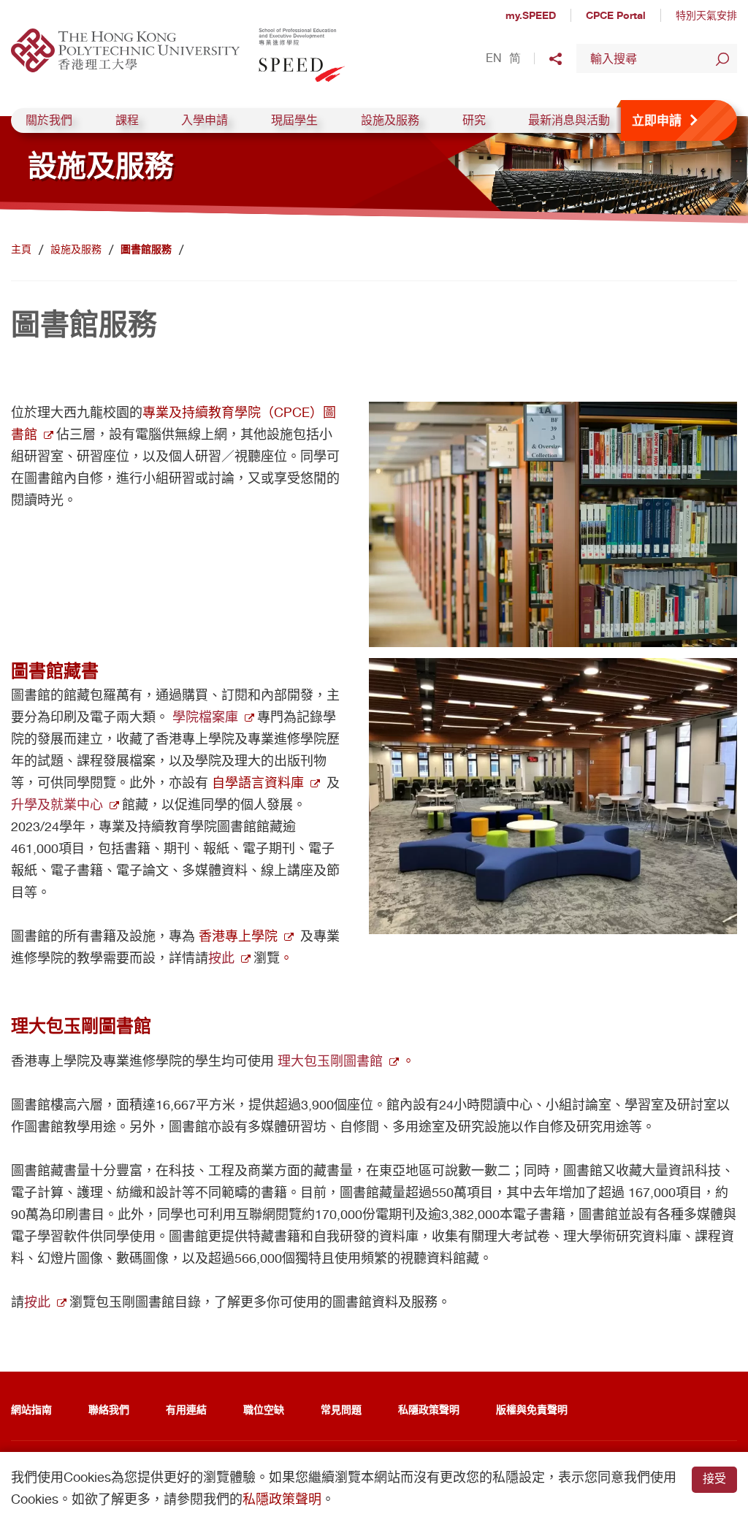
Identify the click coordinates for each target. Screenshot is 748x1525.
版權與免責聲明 (532, 1409)
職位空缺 (263, 1409)
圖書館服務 (146, 249)
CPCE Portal (616, 15)
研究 (474, 120)
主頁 (21, 249)
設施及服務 (390, 120)
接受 (714, 1479)
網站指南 (31, 1409)
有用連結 (186, 1409)
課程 (127, 120)
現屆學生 (294, 120)
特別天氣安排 (706, 15)
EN (494, 58)
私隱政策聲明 (428, 1409)
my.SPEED (530, 15)
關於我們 (49, 120)
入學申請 (204, 120)
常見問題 (341, 1409)
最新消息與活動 (569, 120)
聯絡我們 (108, 1409)
